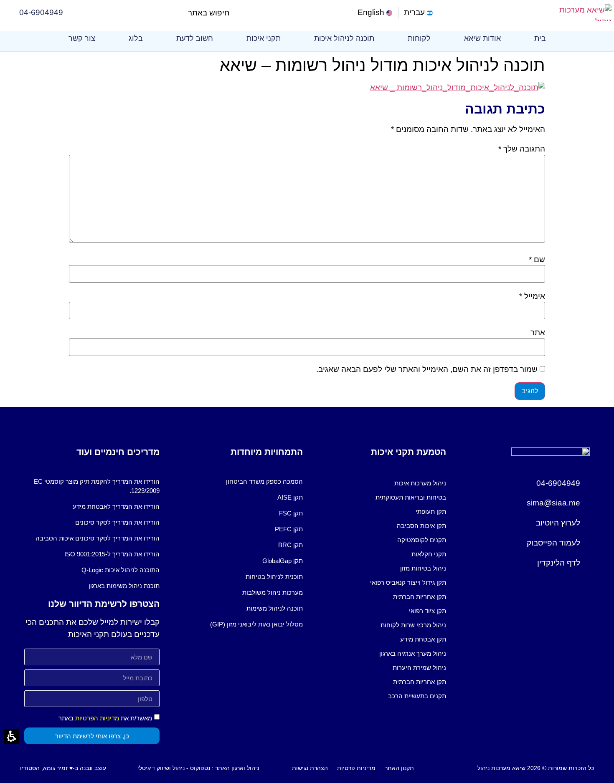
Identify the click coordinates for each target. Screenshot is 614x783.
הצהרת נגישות (310, 768)
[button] (237, 13)
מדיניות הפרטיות (97, 718)
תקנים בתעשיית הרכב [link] (417, 696)
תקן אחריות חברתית (419, 596)
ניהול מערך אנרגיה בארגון (412, 653)
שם (537, 259)
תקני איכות (263, 38)
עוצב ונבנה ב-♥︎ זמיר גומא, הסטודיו (63, 768)
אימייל (532, 296)
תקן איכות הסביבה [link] (421, 525)
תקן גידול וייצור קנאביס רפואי (408, 582)
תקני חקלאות (428, 554)
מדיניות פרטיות (356, 768)
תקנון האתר (399, 768)
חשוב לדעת (194, 38)
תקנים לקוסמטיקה (421, 539)
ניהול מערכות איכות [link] (420, 483)
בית (540, 38)
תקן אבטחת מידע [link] (423, 639)
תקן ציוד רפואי (427, 610)
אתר (537, 332)
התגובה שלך (521, 149)
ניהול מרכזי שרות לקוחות (413, 625)
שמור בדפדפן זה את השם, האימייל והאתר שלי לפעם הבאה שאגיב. (427, 369)
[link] (376, 13)
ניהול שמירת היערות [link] (419, 667)
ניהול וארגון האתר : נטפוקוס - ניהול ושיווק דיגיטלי (198, 768)
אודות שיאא (482, 38)
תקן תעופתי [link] (431, 511)
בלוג (136, 38)
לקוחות (419, 38)
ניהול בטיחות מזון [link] (423, 568)
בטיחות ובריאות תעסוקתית (411, 497)
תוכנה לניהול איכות (344, 38)
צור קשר (82, 38)
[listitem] (378, 483)
